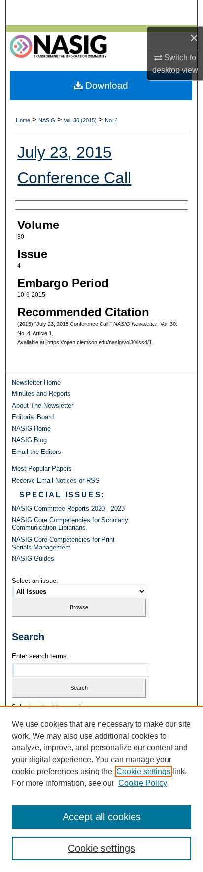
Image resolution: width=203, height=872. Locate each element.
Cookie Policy (142, 783)
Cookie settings (143, 771)
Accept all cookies (102, 816)
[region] (101, 789)
